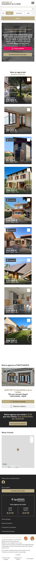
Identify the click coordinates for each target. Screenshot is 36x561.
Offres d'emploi (6, 519)
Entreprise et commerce (9, 527)
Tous (3, 13)
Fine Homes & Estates (8, 531)
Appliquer (18, 18)
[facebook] (3, 482)
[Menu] (32, 2)
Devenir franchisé (7, 523)
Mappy (17, 467)
